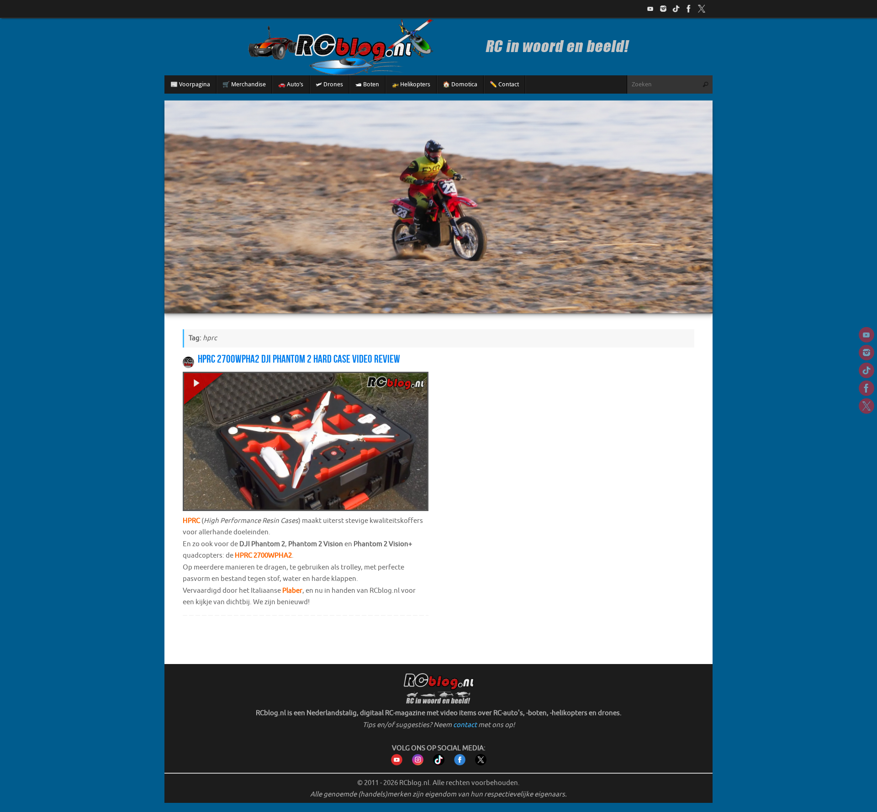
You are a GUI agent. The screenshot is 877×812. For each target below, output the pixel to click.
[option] (438, 206)
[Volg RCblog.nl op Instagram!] (417, 763)
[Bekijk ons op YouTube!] (650, 8)
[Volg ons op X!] (701, 8)
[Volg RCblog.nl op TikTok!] (438, 763)
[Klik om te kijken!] (305, 443)
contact (465, 725)
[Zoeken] (705, 84)
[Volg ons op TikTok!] (676, 8)
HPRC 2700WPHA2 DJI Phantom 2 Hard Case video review (299, 359)
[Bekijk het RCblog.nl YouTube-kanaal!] (396, 763)
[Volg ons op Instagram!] (663, 8)
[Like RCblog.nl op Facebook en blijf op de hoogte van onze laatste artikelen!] (459, 763)
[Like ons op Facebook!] (688, 8)
